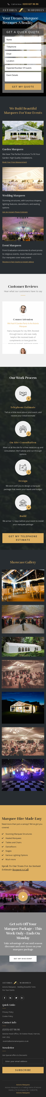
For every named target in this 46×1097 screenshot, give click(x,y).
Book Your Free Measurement (14, 162)
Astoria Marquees (23, 1085)
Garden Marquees (12, 149)
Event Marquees (11, 245)
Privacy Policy (7, 1012)
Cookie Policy (7, 1016)
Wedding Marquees (13, 195)
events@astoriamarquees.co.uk (15, 1041)
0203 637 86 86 (30, 4)
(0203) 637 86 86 (11, 1029)
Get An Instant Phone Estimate (15, 212)
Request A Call (21, 869)
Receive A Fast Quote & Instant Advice (18, 262)
